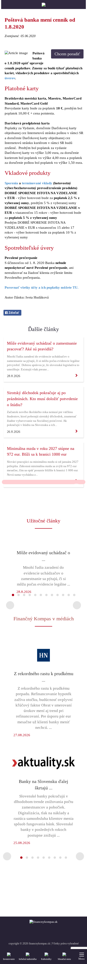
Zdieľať (13, 312)
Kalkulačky (46, 959)
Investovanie (9, 959)
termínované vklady (37, 183)
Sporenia (11, 183)
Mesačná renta (64, 959)
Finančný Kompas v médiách (43, 618)
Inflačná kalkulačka (27, 959)
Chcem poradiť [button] (67, 54)
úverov (10, 78)
